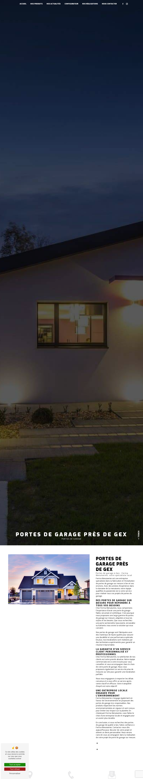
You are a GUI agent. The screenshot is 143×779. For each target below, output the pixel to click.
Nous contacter (109, 4)
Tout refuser (15, 769)
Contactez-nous (109, 749)
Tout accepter (15, 764)
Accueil (23, 4)
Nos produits (36, 4)
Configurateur (71, 4)
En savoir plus (108, 743)
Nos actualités (54, 4)
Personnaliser (14, 773)
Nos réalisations (90, 4)
